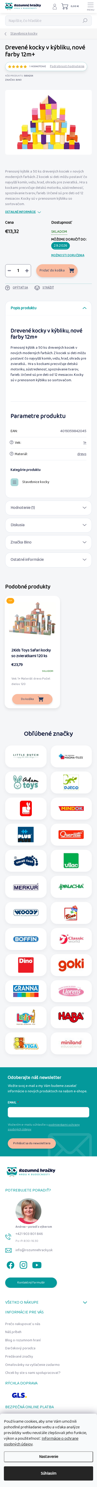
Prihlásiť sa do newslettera (31, 1143)
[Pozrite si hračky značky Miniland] (71, 1043)
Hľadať (85, 20)
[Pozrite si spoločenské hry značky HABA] (71, 1017)
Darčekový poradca (20, 1348)
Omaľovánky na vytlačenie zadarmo (32, 1365)
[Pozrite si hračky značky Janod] (26, 808)
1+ (84, 443)
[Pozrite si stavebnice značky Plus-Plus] (26, 834)
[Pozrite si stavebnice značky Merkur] (26, 886)
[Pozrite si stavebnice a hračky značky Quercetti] (71, 834)
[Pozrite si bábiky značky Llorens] (71, 991)
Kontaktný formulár (31, 1282)
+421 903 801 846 (29, 1234)
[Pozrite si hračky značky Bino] (71, 913)
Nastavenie (48, 1456)
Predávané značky (19, 1356)
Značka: (13, 80)
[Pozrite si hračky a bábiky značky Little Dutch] (26, 756)
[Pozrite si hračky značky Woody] (26, 913)
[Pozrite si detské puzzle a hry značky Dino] (26, 965)
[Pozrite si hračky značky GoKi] (71, 965)
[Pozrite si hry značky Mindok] (71, 808)
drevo (81, 454)
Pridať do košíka (52, 270)
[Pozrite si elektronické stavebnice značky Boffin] (26, 939)
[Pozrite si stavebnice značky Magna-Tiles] (71, 756)
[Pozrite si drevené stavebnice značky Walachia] (71, 886)
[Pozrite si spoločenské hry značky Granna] (26, 991)
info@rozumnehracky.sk (34, 1250)
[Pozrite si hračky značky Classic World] (71, 939)
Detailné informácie (20, 212)
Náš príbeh (13, 1332)
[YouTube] (37, 1263)
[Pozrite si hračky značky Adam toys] (26, 782)
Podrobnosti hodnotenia (67, 66)
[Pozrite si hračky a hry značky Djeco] (71, 782)
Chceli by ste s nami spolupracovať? (33, 1373)
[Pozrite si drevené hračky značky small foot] (26, 860)
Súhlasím (48, 1473)
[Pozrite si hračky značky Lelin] (25, 1017)
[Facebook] (9, 1263)
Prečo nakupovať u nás (22, 1324)
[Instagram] (22, 1263)
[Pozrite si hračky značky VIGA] (26, 1043)
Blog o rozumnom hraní (23, 1340)
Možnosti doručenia (67, 255)
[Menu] (90, 6)
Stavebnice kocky (35, 482)
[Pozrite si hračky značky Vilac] (71, 860)
